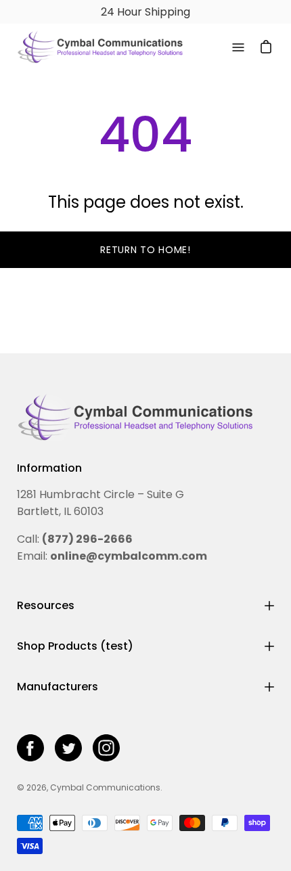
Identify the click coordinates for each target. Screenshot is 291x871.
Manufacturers (57, 686)
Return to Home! (145, 249)
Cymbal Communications (105, 787)
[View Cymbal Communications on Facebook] (30, 747)
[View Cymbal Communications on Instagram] (106, 747)
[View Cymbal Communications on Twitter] (68, 747)
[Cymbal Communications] (100, 47)
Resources (45, 605)
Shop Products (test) (75, 646)
